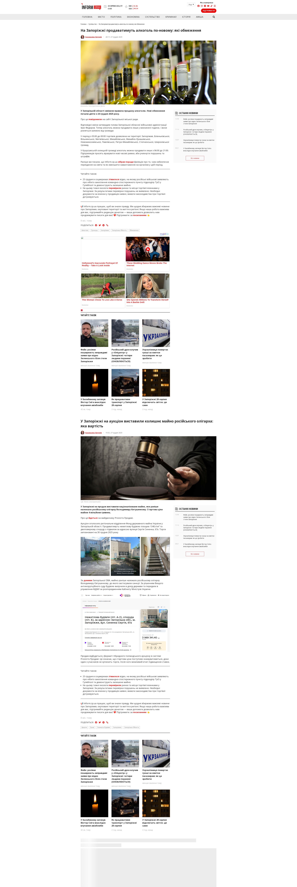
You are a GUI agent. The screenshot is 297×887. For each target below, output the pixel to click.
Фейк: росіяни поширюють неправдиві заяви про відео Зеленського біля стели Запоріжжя (94, 355)
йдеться (93, 518)
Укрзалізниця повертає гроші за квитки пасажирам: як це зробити (155, 354)
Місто (101, 16)
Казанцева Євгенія (93, 37)
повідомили (95, 119)
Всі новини (195, 158)
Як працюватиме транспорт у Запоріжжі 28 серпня (124, 402)
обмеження (134, 230)
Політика (115, 16)
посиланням (139, 215)
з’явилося (114, 179)
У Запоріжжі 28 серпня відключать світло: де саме (154, 402)
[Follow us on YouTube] (208, 6)
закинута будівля (103, 727)
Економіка (133, 16)
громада (94, 230)
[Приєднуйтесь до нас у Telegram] (205, 6)
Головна (87, 16)
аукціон (84, 727)
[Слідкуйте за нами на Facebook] (198, 6)
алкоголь (85, 230)
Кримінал (170, 16)
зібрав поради (126, 161)
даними (88, 580)
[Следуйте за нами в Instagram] (202, 6)
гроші (92, 727)
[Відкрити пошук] (213, 17)
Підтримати (209, 11)
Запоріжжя (105, 230)
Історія (186, 16)
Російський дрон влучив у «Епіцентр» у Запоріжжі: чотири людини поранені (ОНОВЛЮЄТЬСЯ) (124, 355)
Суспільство (152, 16)
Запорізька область (119, 230)
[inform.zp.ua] (91, 7)
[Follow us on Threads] (215, 6)
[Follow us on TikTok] (211, 6)
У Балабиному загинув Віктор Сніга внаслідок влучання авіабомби (93, 402)
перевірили (115, 188)
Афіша (199, 16)
